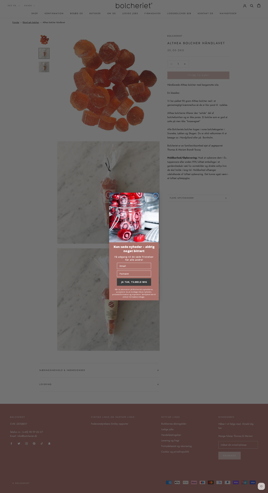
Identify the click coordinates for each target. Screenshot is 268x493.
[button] (134, 217)
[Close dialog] (155, 195)
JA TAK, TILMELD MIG (134, 281)
